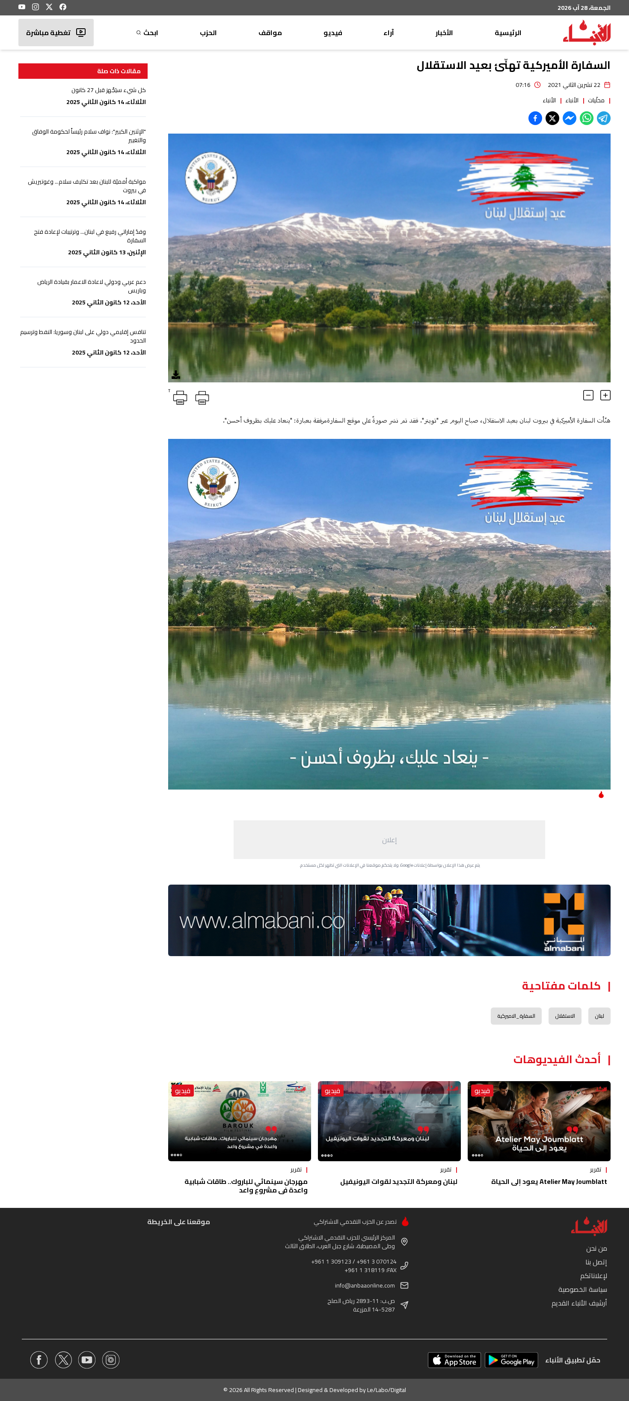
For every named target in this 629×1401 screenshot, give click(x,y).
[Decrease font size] (588, 395)
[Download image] (176, 374)
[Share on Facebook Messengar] (569, 118)
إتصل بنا (596, 1261)
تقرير (595, 1169)
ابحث (150, 32)
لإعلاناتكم (593, 1275)
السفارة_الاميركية (516, 1016)
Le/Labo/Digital (386, 1389)
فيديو (332, 32)
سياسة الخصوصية (582, 1289)
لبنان (599, 1016)
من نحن (596, 1248)
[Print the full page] (200, 396)
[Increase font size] (605, 395)
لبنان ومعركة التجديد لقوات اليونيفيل (398, 1181)
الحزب (208, 32)
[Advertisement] (389, 839)
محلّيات (596, 100)
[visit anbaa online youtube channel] (87, 1360)
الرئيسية (508, 32)
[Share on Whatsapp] (586, 118)
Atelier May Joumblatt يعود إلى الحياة (549, 1181)
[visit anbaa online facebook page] (39, 1360)
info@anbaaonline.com (365, 1285)
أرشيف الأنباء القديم (579, 1303)
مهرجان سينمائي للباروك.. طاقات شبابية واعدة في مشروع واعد (246, 1185)
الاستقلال (565, 1016)
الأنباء (572, 100)
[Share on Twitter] (552, 118)
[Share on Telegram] (604, 118)
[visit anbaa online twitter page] (63, 1360)
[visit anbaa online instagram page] (111, 1360)
